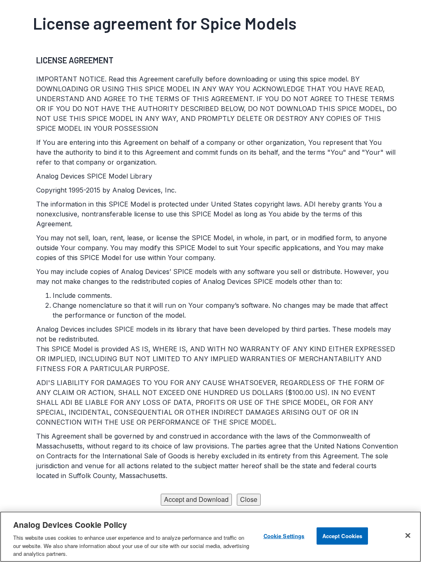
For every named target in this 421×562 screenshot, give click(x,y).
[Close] (408, 536)
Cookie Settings (284, 536)
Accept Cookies (342, 536)
